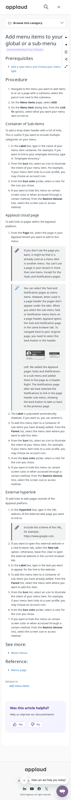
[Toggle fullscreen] (66, 66)
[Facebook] (39, 789)
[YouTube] (32, 789)
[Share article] (66, 59)
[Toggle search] (46, 7)
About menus (19, 653)
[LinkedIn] (24, 789)
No (38, 724)
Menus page (18, 670)
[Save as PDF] (66, 52)
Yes (21, 724)
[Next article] (66, 44)
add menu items (19, 686)
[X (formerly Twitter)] (46, 789)
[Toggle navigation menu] (58, 7)
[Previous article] (66, 37)
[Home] (16, 7)
